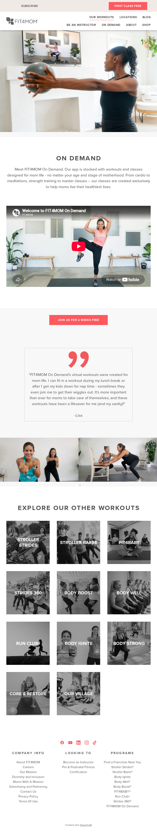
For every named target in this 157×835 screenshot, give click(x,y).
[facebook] (62, 743)
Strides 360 (121, 801)
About (131, 25)
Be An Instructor (81, 25)
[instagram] (87, 743)
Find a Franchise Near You (122, 762)
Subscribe (29, 6)
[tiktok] (95, 743)
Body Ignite (122, 776)
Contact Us (28, 791)
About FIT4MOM (28, 762)
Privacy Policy (28, 796)
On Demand (111, 25)
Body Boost (121, 786)
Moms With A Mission (28, 781)
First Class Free (127, 6)
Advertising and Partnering (28, 786)
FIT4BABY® (122, 791)
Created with (78, 825)
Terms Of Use (28, 801)
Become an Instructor (78, 762)
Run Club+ (122, 796)
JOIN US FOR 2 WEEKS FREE (78, 320)
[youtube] (70, 743)
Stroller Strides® (122, 767)
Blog (146, 17)
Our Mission (28, 772)
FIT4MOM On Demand (123, 806)
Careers (28, 767)
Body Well (121, 781)
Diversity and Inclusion (28, 776)
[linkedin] (78, 743)
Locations (128, 17)
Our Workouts (101, 17)
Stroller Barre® (122, 772)
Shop (146, 25)
